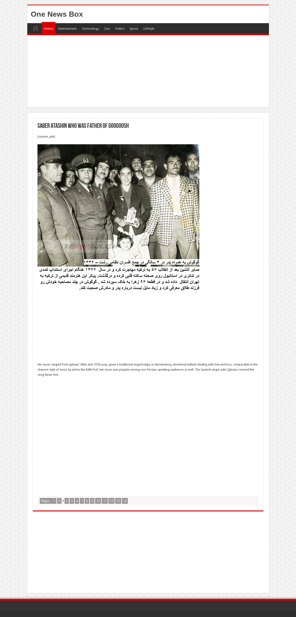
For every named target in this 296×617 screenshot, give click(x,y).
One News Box (57, 14)
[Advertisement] (148, 72)
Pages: (46, 501)
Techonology (90, 28)
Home (36, 28)
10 (98, 501)
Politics (119, 28)
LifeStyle (148, 28)
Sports (134, 28)
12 (111, 501)
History (48, 28)
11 (104, 501)
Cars (107, 28)
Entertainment (67, 28)
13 (118, 501)
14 (124, 501)
